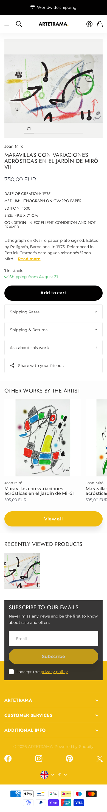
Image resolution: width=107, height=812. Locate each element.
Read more (29, 258)
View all (53, 519)
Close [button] (53, 700)
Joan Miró (14, 146)
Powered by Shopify (74, 746)
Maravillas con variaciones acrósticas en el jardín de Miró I (39, 491)
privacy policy (54, 671)
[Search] (19, 24)
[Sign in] (89, 24)
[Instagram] (38, 758)
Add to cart (53, 292)
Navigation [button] (7, 24)
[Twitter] (100, 759)
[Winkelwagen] (100, 24)
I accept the (42, 671)
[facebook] (8, 758)
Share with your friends (41, 365)
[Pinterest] (69, 758)
